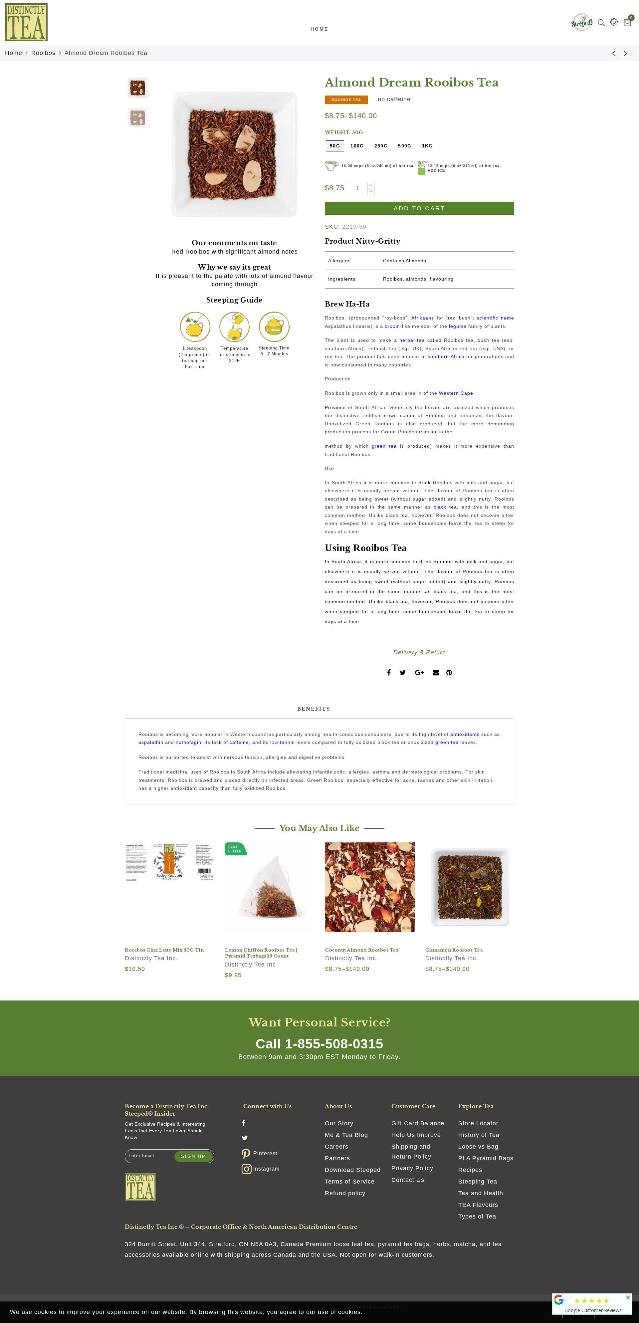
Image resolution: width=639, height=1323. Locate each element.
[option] (234, 154)
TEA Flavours (478, 1205)
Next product (625, 53)
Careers (336, 1146)
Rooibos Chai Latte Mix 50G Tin (164, 950)
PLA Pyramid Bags (486, 1158)
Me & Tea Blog (346, 1135)
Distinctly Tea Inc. (151, 958)
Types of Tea (477, 1216)
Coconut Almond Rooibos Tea (361, 950)
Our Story (339, 1123)
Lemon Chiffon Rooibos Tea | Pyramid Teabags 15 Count (261, 953)
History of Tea (479, 1135)
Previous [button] (167, 158)
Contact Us (407, 1180)
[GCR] (559, 1300)
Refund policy (345, 1193)
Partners (337, 1158)
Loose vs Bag (478, 1146)
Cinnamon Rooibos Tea (454, 950)
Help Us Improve (416, 1135)
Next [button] (293, 158)
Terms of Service (350, 1181)
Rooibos (43, 53)
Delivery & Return (419, 652)
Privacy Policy (412, 1168)
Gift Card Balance (417, 1123)
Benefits (313, 709)
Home (319, 29)
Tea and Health (480, 1193)
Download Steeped (353, 1170)
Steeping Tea (477, 1181)
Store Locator (478, 1123)
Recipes (470, 1170)
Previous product (609, 53)
